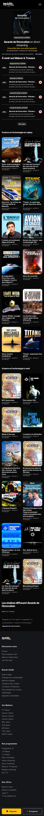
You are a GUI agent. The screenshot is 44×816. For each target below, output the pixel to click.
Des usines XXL (29, 400)
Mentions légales (8, 681)
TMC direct (6, 731)
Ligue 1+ (5, 793)
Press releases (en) (9, 654)
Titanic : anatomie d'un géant (32, 355)
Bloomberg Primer (31, 586)
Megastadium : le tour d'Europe (11, 551)
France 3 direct (8, 716)
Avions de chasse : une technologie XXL (32, 241)
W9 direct (5, 728)
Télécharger (6, 693)
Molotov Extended (9, 790)
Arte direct (6, 725)
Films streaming (8, 757)
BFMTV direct (7, 734)
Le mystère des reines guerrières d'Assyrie (30, 318)
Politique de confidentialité (12, 677)
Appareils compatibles (10, 696)
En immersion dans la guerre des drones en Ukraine (32, 470)
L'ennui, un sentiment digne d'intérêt (11, 241)
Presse (4, 651)
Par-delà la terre (30, 550)
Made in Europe (8, 434)
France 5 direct (8, 719)
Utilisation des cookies (10, 684)
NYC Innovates (8, 400)
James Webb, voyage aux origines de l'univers (11, 318)
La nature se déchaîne (32, 434)
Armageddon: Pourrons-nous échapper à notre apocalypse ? (9, 279)
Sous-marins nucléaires (7, 355)
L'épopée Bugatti (9, 508)
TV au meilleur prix (9, 796)
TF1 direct (6, 710)
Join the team (7, 660)
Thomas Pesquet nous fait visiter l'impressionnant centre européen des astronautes (32, 512)
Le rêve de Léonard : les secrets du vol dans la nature (31, 166)
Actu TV (5, 773)
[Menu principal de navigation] (40, 4)
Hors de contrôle (30, 276)
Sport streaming (8, 763)
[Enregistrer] (40, 68)
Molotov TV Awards (9, 766)
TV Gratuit (6, 754)
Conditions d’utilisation (10, 687)
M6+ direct (6, 722)
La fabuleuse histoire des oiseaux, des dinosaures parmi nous (11, 471)
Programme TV (8, 748)
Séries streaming (8, 760)
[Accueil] (8, 4)
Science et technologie (28, 51)
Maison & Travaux (8, 611)
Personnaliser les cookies (12, 690)
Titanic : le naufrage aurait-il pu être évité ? (32, 204)
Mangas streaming (9, 769)
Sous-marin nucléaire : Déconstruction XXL (11, 165)
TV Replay (6, 751)
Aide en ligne (7, 674)
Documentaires (12, 51)
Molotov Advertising (10, 657)
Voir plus (38, 54)
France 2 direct (7, 713)
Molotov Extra (7, 787)
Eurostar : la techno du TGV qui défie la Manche (11, 204)
